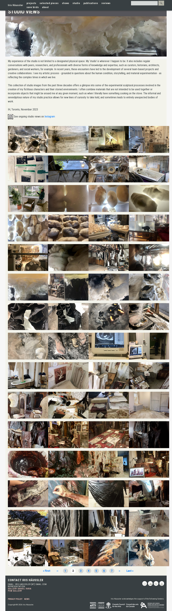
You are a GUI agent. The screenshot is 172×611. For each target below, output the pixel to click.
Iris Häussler (15, 5)
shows (65, 3)
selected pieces (49, 3)
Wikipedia (156, 583)
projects (31, 3)
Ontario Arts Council (152, 605)
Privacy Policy (15, 599)
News (26, 599)
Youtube (161, 583)
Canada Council (122, 605)
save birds (33, 7)
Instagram (50, 116)
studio (76, 3)
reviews (106, 3)
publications (90, 3)
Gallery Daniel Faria (19, 589)
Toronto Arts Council (97, 605)
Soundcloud (150, 583)
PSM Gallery (15, 591)
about (45, 7)
